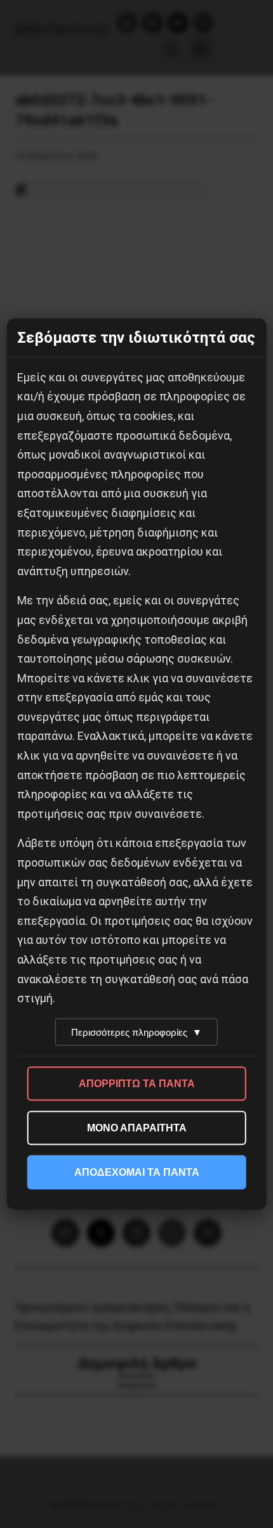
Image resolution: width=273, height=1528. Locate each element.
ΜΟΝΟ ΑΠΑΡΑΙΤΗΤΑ (137, 1127)
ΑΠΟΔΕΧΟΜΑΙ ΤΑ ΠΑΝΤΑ (136, 1171)
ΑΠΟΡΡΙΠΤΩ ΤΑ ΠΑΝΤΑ (137, 1083)
